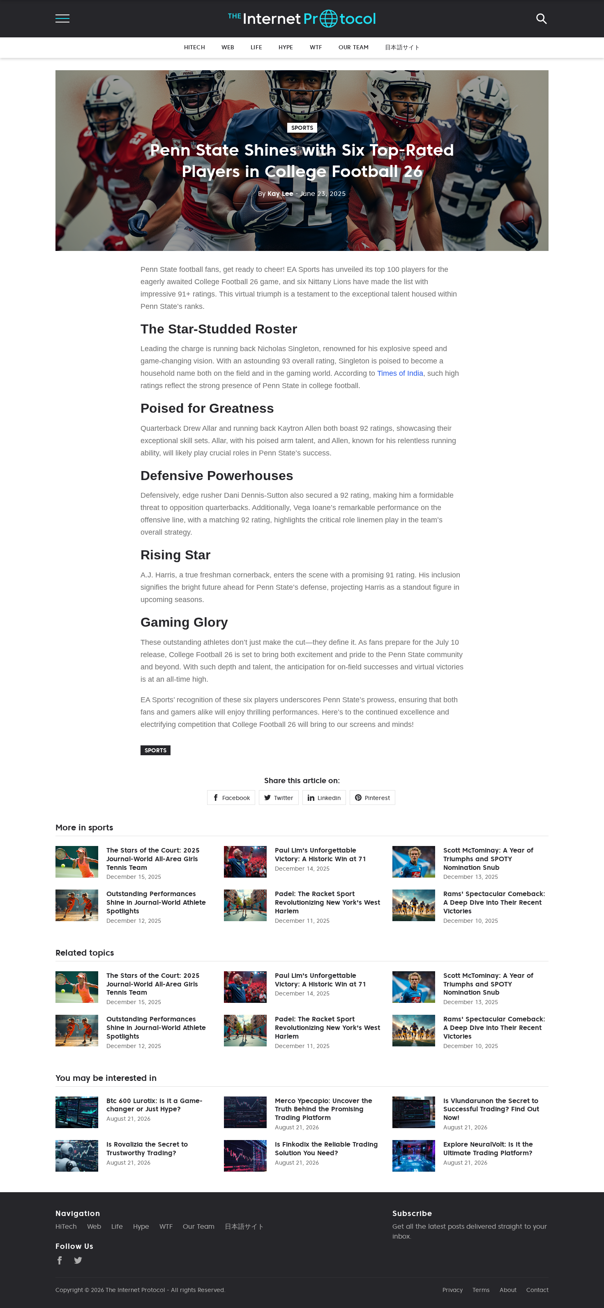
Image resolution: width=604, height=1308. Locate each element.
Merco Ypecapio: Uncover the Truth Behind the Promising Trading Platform (323, 1109)
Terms (481, 1290)
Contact (537, 1290)
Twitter (283, 798)
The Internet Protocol (135, 1290)
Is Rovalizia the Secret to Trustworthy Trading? (147, 1148)
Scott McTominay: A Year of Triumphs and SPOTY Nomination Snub (488, 858)
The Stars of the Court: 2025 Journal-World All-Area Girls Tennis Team (153, 858)
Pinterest (377, 798)
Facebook (236, 798)
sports (302, 127)
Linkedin (329, 798)
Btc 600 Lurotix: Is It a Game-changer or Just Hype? (154, 1105)
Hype (286, 47)
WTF (316, 47)
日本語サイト (402, 47)
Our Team (354, 47)
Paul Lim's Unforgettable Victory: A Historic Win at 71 (321, 854)
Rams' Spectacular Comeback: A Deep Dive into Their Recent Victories (494, 902)
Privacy (453, 1290)
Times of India (400, 373)
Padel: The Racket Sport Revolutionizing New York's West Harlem (327, 902)
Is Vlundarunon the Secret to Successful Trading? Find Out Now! (491, 1109)
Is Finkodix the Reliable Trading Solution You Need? (326, 1148)
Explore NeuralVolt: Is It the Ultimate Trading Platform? (488, 1148)
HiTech (194, 47)
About (508, 1290)
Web (227, 47)
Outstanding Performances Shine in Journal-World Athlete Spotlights (156, 902)
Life (256, 47)
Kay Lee (275, 193)
